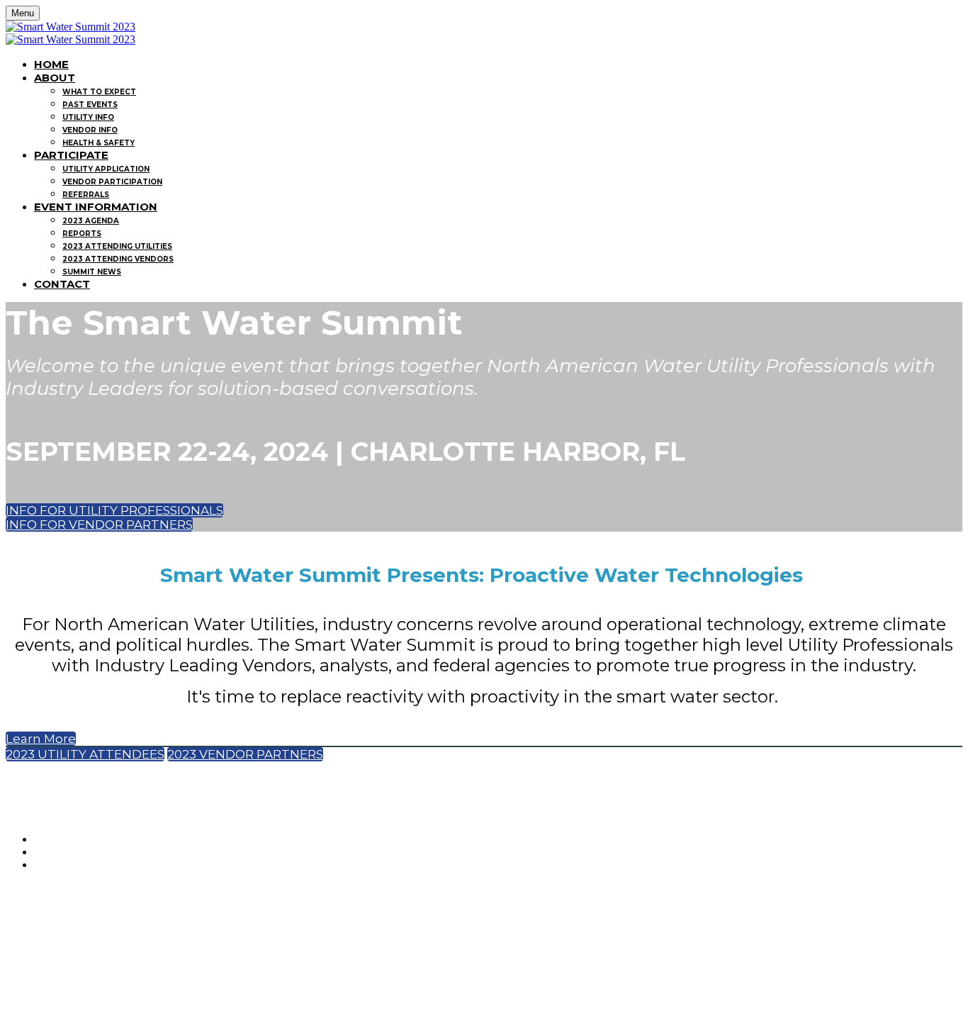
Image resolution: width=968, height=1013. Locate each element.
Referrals (85, 194)
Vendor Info (90, 130)
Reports (81, 233)
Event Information (95, 206)
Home (51, 64)
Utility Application (106, 169)
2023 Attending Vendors (118, 259)
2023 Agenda (90, 220)
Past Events (90, 104)
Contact (62, 284)
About (54, 77)
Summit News (91, 271)
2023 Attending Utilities (117, 246)
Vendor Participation (112, 181)
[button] (114, 510)
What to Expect (99, 91)
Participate (71, 155)
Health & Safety (98, 142)
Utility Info (88, 117)
